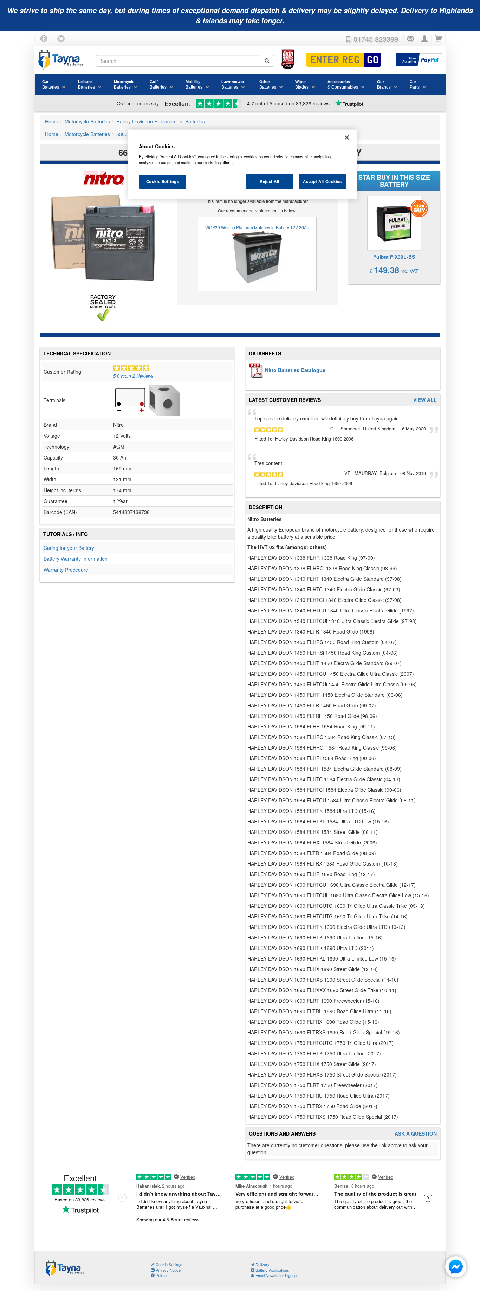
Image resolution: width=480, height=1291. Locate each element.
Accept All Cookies (322, 181)
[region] (242, 164)
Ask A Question (416, 1133)
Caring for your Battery (69, 547)
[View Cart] (439, 39)
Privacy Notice (168, 1270)
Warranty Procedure (66, 569)
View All (425, 400)
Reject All (269, 181)
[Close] (347, 137)
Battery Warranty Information (76, 558)
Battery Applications (271, 1270)
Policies (162, 1275)
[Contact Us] (410, 39)
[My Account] (424, 39)
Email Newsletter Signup (275, 1275)
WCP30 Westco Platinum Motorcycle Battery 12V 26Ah (257, 227)
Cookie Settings (162, 181)
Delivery (262, 1264)
